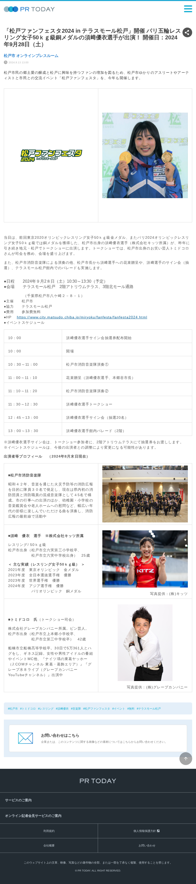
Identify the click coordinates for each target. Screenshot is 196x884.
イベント (119, 708)
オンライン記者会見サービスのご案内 (33, 816)
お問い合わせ (147, 845)
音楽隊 (76, 708)
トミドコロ (29, 708)
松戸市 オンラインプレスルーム (31, 55)
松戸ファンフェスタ (97, 708)
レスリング (47, 708)
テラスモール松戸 (149, 708)
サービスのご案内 (18, 800)
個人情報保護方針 (144, 830)
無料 (131, 708)
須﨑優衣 (63, 708)
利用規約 (49, 830)
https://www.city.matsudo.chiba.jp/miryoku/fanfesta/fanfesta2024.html (82, 317)
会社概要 (49, 845)
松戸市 (13, 708)
